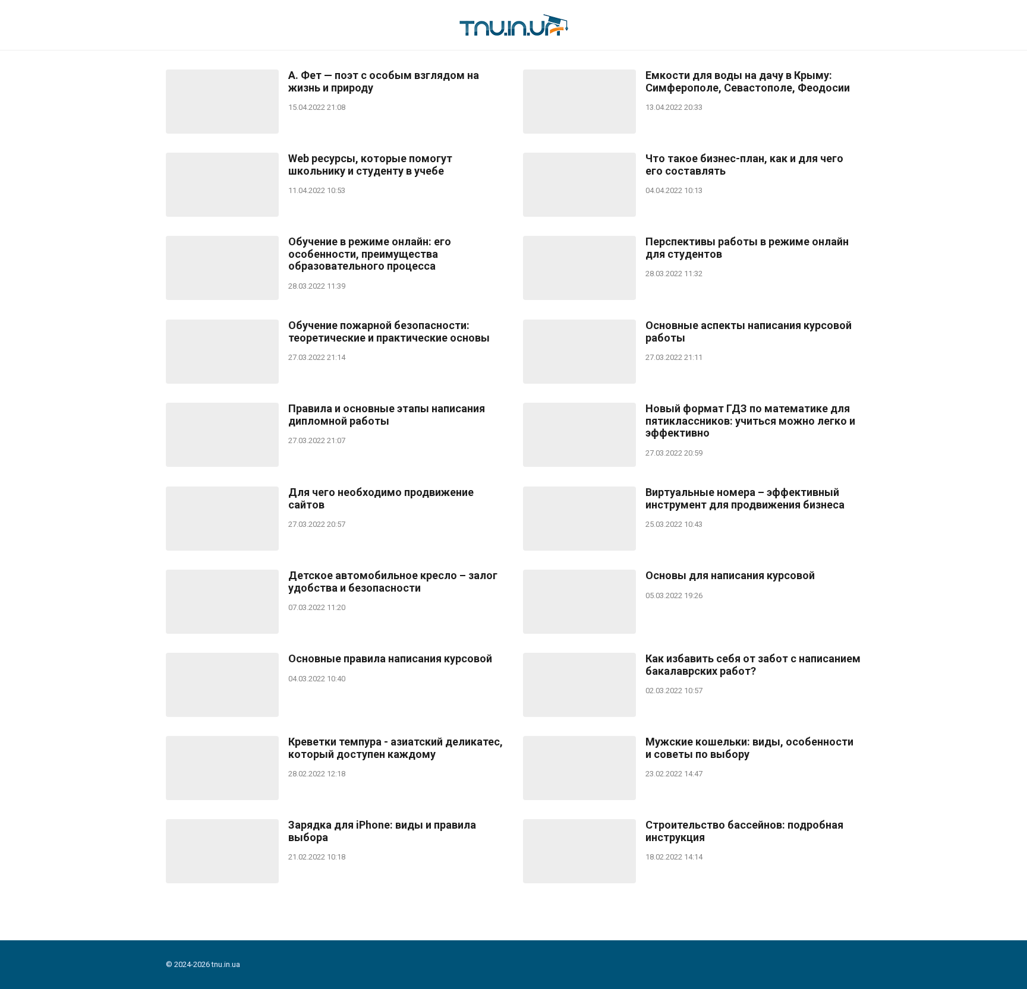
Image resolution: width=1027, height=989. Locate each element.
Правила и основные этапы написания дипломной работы (386, 415)
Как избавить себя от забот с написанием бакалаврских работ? (753, 665)
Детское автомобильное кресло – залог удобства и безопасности (392, 582)
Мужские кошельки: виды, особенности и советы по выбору (749, 748)
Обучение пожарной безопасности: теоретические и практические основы (389, 332)
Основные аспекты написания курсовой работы (748, 332)
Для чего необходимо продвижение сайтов (381, 498)
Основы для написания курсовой (730, 576)
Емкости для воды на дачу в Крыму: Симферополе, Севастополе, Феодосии (747, 81)
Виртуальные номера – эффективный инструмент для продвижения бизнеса (745, 498)
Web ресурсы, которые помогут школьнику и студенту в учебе (370, 165)
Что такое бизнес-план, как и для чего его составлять (744, 165)
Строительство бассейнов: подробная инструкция (744, 831)
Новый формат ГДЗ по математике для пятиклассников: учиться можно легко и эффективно (750, 421)
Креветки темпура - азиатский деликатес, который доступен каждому (395, 748)
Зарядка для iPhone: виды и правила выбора (382, 831)
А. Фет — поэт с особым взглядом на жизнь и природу (383, 81)
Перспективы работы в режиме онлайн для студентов (747, 248)
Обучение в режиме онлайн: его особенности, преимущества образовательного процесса (369, 254)
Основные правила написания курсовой (390, 659)
